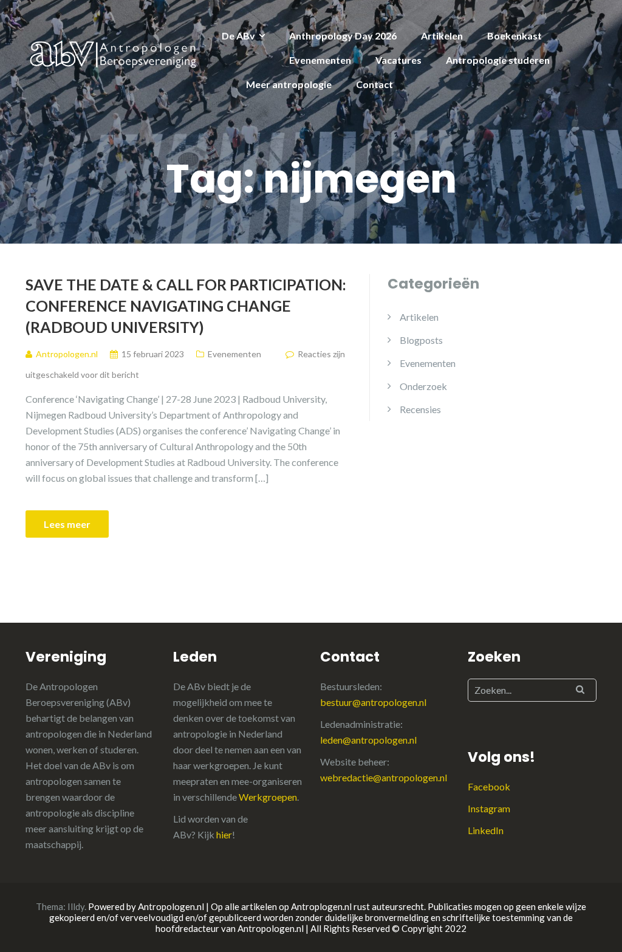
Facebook (489, 786)
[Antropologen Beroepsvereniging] (114, 53)
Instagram (489, 808)
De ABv (238, 35)
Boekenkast (514, 35)
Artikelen (442, 35)
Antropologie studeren (498, 60)
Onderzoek (423, 386)
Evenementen (320, 60)
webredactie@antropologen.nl (383, 777)
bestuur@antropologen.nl (373, 702)
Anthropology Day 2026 (343, 35)
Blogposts (421, 340)
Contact (374, 84)
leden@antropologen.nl (368, 739)
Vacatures (398, 60)
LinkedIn (486, 830)
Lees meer (67, 524)
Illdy (75, 906)
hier (224, 834)
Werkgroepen (268, 797)
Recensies (420, 409)
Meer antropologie (289, 84)
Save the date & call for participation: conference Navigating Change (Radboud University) (186, 305)
